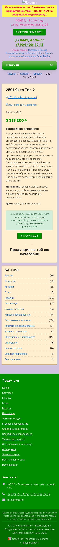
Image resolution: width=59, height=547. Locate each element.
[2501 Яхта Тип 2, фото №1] (21, 97)
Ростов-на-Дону (36, 53)
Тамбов (46, 56)
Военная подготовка (13, 459)
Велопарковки (10, 464)
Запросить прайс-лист (29, 32)
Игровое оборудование (15, 423)
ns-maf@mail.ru (15, 499)
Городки (37, 73)
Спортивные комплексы (15, 428)
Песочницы (8, 413)
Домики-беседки (11, 418)
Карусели (7, 392)
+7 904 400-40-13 (29, 45)
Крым (33, 56)
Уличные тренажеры (13, 439)
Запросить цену (29, 236)
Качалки (6, 398)
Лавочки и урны (11, 454)
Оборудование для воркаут (17, 444)
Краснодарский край (19, 56)
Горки (5, 403)
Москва (43, 50)
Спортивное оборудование (17, 434)
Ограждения (9, 449)
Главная (12, 73)
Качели (6, 387)
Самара (49, 53)
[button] (51, 65)
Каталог (24, 73)
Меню (11, 65)
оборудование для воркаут (29, 14)
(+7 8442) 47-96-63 (29, 40)
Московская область (16, 53)
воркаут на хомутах (18, 11)
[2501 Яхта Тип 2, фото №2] (21, 104)
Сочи (39, 56)
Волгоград (33, 50)
